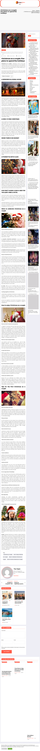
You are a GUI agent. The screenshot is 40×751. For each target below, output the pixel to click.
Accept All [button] (10, 748)
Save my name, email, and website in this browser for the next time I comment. (13, 648)
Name (2, 640)
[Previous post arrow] (1, 582)
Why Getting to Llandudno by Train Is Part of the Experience (33, 71)
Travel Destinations (33, 91)
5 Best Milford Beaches (17, 736)
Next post (16, 581)
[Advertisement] (20, 22)
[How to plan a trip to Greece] (7, 612)
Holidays (3, 50)
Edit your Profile (21, 572)
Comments (3, 630)
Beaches (31, 80)
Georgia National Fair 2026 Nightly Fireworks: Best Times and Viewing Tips (33, 67)
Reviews (31, 89)
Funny (31, 82)
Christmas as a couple (8, 554)
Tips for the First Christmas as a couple (14, 559)
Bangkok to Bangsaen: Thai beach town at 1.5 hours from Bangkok (7, 583)
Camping (31, 81)
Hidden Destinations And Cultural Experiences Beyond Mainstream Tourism (33, 49)
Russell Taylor (5, 600)
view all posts (16, 575)
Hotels (31, 86)
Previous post (10, 581)
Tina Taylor (17, 569)
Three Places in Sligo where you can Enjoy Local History (6, 670)
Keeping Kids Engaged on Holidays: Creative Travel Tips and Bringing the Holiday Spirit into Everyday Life (6, 602)
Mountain (31, 88)
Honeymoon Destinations (34, 85)
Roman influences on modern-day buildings (32, 676)
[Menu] (20, 4)
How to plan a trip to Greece (6, 620)
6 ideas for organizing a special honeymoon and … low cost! (18, 583)
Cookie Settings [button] (4, 748)
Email (15, 640)
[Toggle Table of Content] (11, 76)
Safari (31, 90)
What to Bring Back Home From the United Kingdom (19, 602)
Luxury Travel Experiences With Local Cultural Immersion (32, 46)
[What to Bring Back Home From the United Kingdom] (19, 595)
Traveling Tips (32, 92)
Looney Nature (32, 87)
